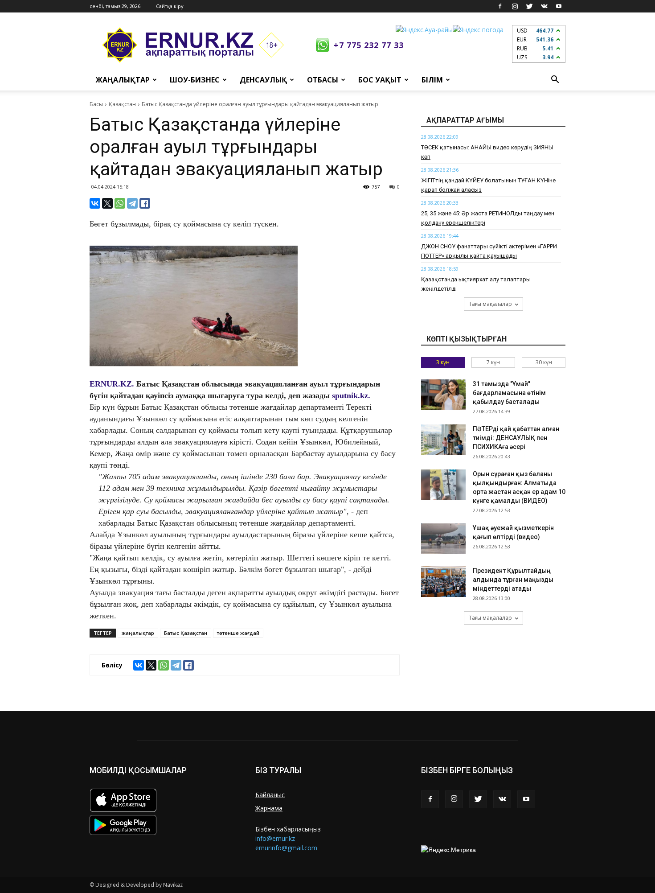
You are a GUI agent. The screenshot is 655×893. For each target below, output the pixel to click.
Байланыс (270, 794)
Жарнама (268, 808)
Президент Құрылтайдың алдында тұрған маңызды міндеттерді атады (513, 579)
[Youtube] (558, 6)
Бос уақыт (379, 80)
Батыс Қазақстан (185, 633)
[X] (107, 203)
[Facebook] (500, 6)
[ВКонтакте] (95, 203)
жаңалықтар (138, 633)
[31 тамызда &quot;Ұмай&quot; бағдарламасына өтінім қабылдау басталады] (443, 394)
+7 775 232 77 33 (369, 45)
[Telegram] (132, 203)
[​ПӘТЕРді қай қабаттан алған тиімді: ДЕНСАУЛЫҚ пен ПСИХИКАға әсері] (443, 439)
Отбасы (322, 80)
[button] (554, 80)
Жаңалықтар (123, 80)
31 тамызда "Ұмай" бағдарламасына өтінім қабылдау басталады (509, 392)
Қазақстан (122, 104)
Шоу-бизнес (195, 80)
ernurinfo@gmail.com (286, 848)
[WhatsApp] (120, 203)
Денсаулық (263, 80)
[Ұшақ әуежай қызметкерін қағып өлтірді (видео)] (443, 538)
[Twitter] (529, 6)
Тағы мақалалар (490, 304)
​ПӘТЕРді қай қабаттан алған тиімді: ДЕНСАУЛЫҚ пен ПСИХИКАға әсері (516, 437)
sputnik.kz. (351, 395)
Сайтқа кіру (170, 6)
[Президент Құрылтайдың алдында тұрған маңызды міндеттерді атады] (443, 581)
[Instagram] (514, 6)
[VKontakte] (544, 6)
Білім (432, 80)
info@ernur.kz (275, 838)
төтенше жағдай (238, 633)
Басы (96, 104)
